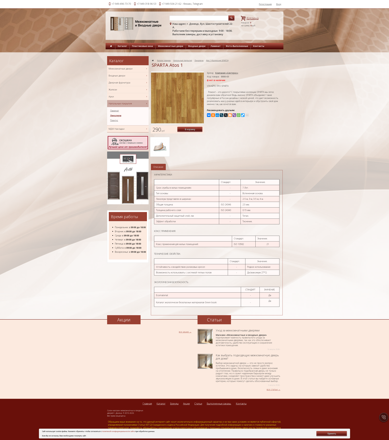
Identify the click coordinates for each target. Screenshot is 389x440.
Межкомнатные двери (170, 46)
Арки (111, 96)
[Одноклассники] (213, 115)
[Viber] (234, 115)
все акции (184, 331)
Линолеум (198, 60)
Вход (278, 4)
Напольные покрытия (182, 60)
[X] (226, 115)
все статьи (272, 389)
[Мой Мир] (217, 115)
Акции (186, 403)
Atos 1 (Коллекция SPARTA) (217, 60)
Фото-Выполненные (237, 46)
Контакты (258, 46)
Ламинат (216, 46)
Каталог (122, 46)
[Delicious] (243, 115)
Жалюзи (113, 89)
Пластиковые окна (142, 46)
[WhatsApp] (238, 115)
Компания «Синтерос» (226, 72)
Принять (331, 433)
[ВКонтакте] (209, 115)
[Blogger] (230, 115)
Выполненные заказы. (219, 403)
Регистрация (265, 4)
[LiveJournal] (221, 115)
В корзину (190, 129)
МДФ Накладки (116, 128)
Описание (158, 166)
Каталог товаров (164, 60)
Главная (147, 403)
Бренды (174, 403)
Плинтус (114, 120)
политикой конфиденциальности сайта (118, 431)
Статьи (198, 403)
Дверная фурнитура (119, 82)
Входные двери (196, 46)
